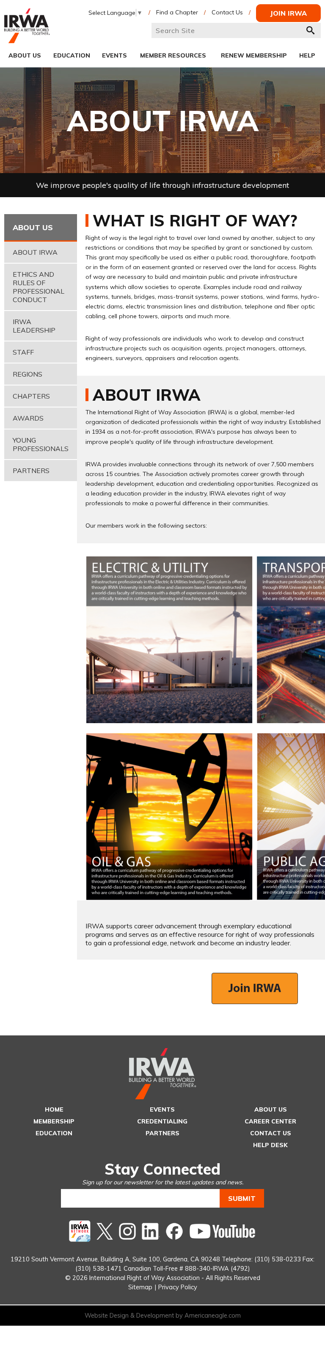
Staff (23, 352)
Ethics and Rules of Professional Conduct (38, 287)
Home (54, 1109)
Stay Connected (162, 1168)
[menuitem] (25, 55)
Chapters (31, 396)
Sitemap (140, 1287)
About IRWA (35, 252)
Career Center (270, 1121)
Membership (53, 1121)
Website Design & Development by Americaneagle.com (163, 1315)
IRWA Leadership (34, 325)
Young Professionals (41, 444)
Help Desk (270, 1145)
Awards (28, 418)
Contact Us (227, 12)
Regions (27, 374)
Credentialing (162, 1121)
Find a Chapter (177, 12)
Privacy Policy (177, 1287)
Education (54, 1133)
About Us (270, 1109)
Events (162, 1109)
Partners (31, 470)
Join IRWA (288, 13)
